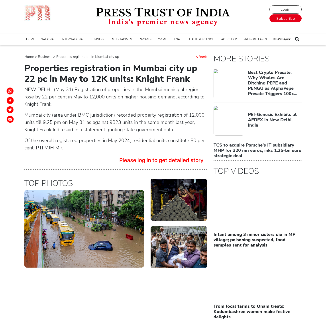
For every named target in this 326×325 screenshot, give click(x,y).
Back (203, 57)
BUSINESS (97, 39)
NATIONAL (48, 39)
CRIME (162, 39)
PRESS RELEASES (255, 39)
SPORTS (145, 39)
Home (29, 56)
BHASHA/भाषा (282, 39)
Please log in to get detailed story (161, 160)
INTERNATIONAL (73, 39)
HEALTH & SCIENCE (201, 39)
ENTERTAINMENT (122, 39)
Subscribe (285, 18)
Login (286, 9)
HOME (30, 39)
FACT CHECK (228, 39)
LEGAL (177, 39)
